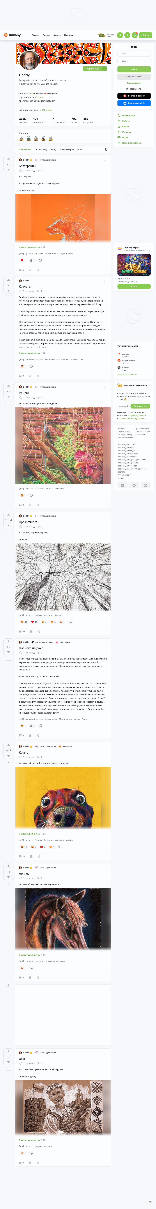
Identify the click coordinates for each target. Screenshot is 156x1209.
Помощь (121, 429)
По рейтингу (41, 149)
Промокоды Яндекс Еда (127, 463)
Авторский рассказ (34, 359)
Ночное (24, 873)
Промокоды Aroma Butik (127, 457)
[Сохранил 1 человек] (30, 270)
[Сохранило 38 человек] (31, 631)
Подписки (68, 35)
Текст (84, 719)
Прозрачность (29, 522)
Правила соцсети (142, 429)
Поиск (80, 149)
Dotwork (29, 615)
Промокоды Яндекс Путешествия (131, 460)
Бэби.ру (120, 478)
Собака (69, 840)
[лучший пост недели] (50, 138)
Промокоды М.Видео (126, 451)
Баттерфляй (27, 166)
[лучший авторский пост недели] (36, 138)
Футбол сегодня (124, 475)
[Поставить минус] (9, 169)
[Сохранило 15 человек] (31, 856)
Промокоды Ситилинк (127, 466)
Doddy (26, 160)
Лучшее (46, 35)
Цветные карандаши (54, 488)
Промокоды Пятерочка (127, 454)
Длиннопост (67, 254)
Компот (24, 752)
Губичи (24, 393)
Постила (121, 472)
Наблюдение (51, 719)
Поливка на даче (31, 648)
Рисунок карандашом (54, 840)
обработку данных (137, 415)
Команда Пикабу (124, 435)
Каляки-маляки (52, 254)
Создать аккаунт (134, 76)
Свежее (57, 35)
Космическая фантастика (57, 359)
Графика (29, 254)
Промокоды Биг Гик (126, 445)
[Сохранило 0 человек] (30, 376)
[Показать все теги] (82, 359)
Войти (146, 35)
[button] (45, 122)
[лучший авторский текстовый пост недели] (43, 138)
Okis (22, 1059)
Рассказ (74, 359)
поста (40, 97)
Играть (134, 286)
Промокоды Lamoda (126, 448)
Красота (25, 286)
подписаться (140, 406)
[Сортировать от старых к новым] (106, 149)
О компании (140, 435)
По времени (25, 149)
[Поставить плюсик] (9, 158)
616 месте (47, 110)
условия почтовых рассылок (132, 418)
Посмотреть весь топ (127, 374)
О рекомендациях (142, 432)
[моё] (53, 149)
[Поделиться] (38, 270)
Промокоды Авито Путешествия (131, 469)
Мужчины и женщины (69, 719)
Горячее (35, 35)
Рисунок (39, 254)
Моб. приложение (125, 438)
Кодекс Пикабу (123, 432)
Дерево (57, 615)
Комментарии (67, 149)
